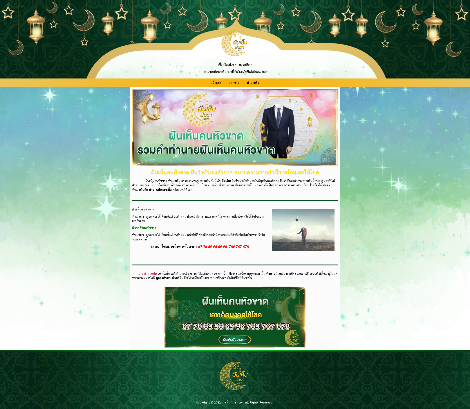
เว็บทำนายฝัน (148, 273)
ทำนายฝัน (253, 83)
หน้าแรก (215, 83)
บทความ (233, 83)
